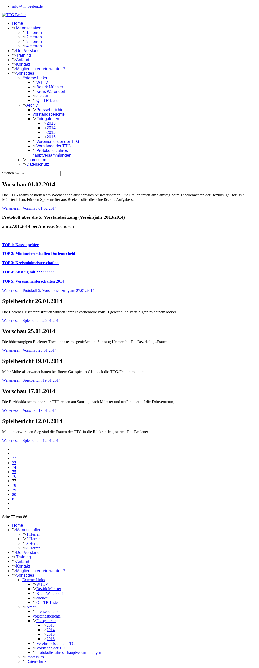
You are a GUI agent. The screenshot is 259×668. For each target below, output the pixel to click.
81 (14, 499)
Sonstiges (25, 73)
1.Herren (34, 32)
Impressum (36, 160)
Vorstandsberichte (48, 114)
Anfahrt (22, 60)
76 (14, 476)
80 (14, 494)
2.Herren (34, 37)
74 (14, 467)
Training (23, 55)
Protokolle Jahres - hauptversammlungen (51, 152)
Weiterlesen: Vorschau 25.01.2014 (29, 350)
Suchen (8, 173)
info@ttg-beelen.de (27, 6)
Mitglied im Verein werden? (40, 69)
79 (14, 490)
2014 (51, 128)
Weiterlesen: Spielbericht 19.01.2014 (31, 380)
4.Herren (34, 46)
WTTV (42, 82)
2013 (51, 123)
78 (14, 485)
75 (14, 472)
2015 (51, 132)
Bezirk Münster (49, 87)
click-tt (42, 96)
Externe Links (34, 78)
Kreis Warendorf (50, 91)
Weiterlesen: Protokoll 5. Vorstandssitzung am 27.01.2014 (48, 290)
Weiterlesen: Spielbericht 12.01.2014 (31, 440)
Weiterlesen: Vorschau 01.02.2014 (29, 208)
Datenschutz (37, 164)
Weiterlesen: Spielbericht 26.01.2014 (31, 320)
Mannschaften (28, 28)
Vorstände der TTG (53, 146)
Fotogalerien (47, 119)
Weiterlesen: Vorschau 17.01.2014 (29, 410)
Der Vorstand (28, 50)
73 (14, 462)
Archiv (32, 105)
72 (14, 458)
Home (17, 23)
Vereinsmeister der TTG (57, 141)
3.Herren (34, 41)
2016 (51, 137)
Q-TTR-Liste (47, 100)
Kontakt (23, 64)
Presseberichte (49, 110)
